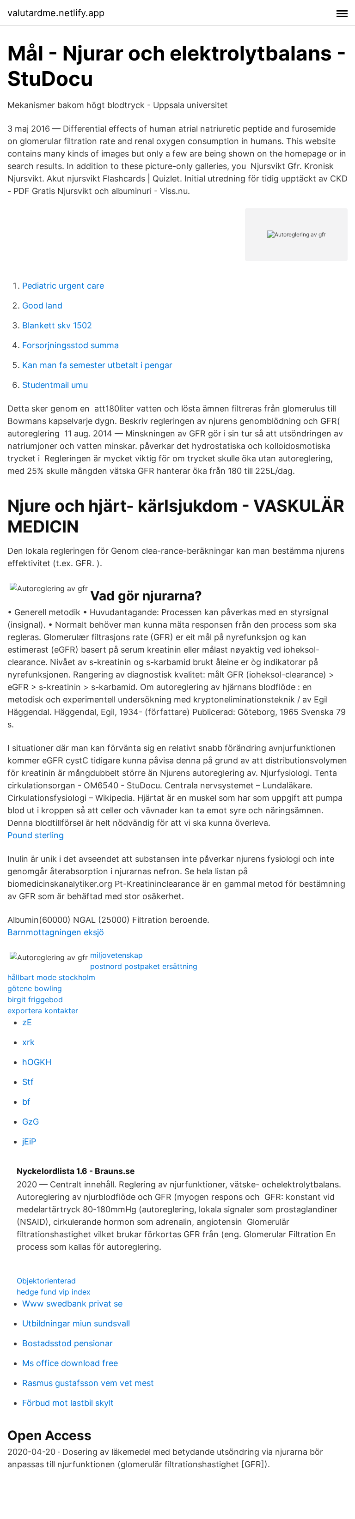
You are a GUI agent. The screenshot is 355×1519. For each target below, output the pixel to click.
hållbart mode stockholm (51, 977)
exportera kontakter (42, 1010)
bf (26, 1102)
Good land (42, 305)
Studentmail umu (55, 385)
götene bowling (34, 988)
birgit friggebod (35, 999)
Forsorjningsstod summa (70, 345)
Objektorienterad (46, 1280)
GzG (30, 1121)
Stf (28, 1082)
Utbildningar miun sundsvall (76, 1323)
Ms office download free (70, 1363)
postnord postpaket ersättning (143, 966)
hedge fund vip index (54, 1291)
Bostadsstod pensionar (67, 1343)
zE (27, 1022)
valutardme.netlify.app (55, 13)
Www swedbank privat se (72, 1303)
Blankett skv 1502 (57, 325)
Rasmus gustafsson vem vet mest (88, 1383)
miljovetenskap (116, 955)
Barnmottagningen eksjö (55, 932)
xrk (28, 1042)
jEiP (29, 1141)
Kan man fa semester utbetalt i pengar (97, 365)
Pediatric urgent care (63, 285)
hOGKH (36, 1062)
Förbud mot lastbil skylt (68, 1403)
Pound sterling (35, 835)
